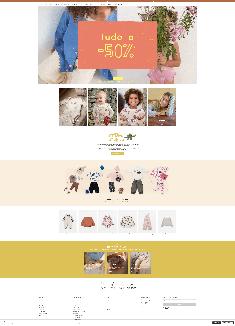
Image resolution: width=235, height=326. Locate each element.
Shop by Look (41, 300)
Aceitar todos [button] (216, 322)
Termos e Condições (77, 319)
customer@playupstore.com (148, 300)
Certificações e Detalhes (44, 307)
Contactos (41, 304)
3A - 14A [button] (132, 123)
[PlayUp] (43, 4)
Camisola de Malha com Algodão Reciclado (87, 234)
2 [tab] (118, 82)
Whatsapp (144, 306)
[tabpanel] (117, 45)
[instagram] (166, 308)
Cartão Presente (42, 309)
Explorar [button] (87, 271)
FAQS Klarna (75, 313)
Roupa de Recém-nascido (112, 300)
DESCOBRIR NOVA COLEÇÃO (117, 78)
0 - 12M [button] (73, 123)
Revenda (41, 315)
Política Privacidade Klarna (78, 315)
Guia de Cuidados (42, 311)
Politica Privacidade (77, 317)
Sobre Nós (41, 302)
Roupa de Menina (110, 307)
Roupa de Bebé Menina (111, 304)
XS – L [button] (162, 123)
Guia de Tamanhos (43, 313)
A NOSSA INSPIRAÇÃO (117, 153)
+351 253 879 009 (145, 302)
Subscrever (179, 304)
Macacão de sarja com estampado (147, 234)
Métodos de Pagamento (78, 307)
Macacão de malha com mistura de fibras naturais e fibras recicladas (68, 234)
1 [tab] (116, 82)
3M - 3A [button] (102, 123)
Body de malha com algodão (107, 234)
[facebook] (163, 308)
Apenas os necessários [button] (228, 322)
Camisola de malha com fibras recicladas (127, 234)
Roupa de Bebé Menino (111, 302)
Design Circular (42, 305)
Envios (74, 302)
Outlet (108, 309)
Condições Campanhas (77, 309)
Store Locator (76, 305)
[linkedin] (168, 308)
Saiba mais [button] (110, 271)
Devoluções (75, 304)
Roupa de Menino (110, 305)
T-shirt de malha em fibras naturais (167, 234)
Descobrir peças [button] (134, 271)
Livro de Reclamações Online (79, 311)
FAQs (74, 300)
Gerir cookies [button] (104, 323)
